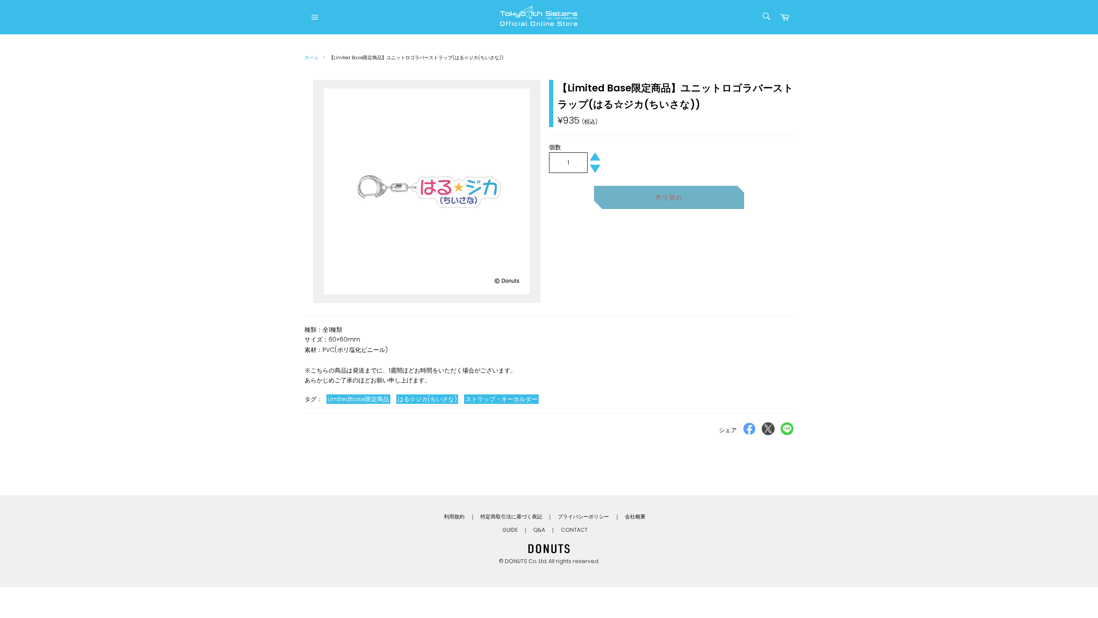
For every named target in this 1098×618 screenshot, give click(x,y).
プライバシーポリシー (583, 516)
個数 (555, 147)
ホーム (312, 57)
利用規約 (454, 516)
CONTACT (574, 529)
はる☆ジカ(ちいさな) (427, 399)
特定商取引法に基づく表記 (511, 516)
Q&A (539, 529)
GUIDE (510, 529)
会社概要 (635, 516)
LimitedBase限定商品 (358, 399)
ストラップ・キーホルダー (501, 399)
